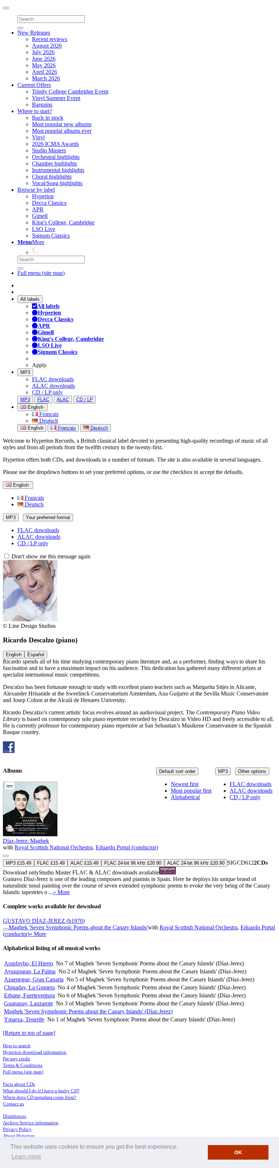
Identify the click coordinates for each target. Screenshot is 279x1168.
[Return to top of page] (29, 1033)
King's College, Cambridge (63, 222)
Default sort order (177, 771)
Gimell (40, 216)
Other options (252, 771)
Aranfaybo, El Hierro (28, 963)
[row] (139, 839)
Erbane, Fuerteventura (29, 995)
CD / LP (84, 399)
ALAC (63, 399)
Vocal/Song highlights (57, 183)
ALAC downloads (53, 386)
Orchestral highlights (56, 157)
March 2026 (46, 78)
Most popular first (191, 791)
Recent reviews (49, 39)
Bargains (42, 104)
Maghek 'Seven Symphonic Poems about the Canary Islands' (78, 927)
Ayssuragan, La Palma (30, 971)
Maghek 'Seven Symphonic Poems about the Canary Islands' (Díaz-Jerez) (88, 1011)
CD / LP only (47, 392)
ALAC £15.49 (84, 863)
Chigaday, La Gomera (29, 987)
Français (48, 414)
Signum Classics (51, 235)
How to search (17, 1045)
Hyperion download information (34, 1052)
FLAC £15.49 (51, 863)
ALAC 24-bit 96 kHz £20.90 (196, 863)
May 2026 (44, 65)
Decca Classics (49, 203)
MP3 (25, 372)
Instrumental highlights (58, 170)
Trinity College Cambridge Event (70, 91)
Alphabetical (185, 797)
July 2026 (43, 52)
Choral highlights (52, 177)
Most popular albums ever (62, 131)
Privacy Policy (17, 1129)
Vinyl (38, 137)
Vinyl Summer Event (56, 98)
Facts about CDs (19, 1084)
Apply (39, 365)
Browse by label (36, 190)
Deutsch (48, 421)
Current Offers (34, 85)
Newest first (184, 784)
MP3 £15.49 (18, 863)
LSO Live (43, 229)
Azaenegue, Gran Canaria (34, 979)
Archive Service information (30, 1122)
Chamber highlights (54, 163)
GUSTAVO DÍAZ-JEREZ (44, 921)
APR (38, 209)
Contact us (13, 1104)
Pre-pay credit (16, 1058)
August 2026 (47, 46)
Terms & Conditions (23, 1065)
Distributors (14, 1116)
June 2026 (44, 59)
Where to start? (34, 111)
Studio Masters (49, 150)
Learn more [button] (26, 1156)
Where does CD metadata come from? (39, 1097)
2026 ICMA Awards (55, 144)
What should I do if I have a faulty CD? (41, 1090)
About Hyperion (19, 1136)
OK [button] (238, 1152)
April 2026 (44, 72)
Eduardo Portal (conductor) (127, 847)
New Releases (33, 32)
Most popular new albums (62, 124)
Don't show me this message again (50, 556)
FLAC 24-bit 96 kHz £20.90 (132, 863)
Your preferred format (48, 517)
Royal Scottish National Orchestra (54, 847)
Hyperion (43, 196)
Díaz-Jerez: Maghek (26, 841)
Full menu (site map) (41, 273)
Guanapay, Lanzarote (28, 1003)
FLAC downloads (53, 379)
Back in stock (47, 118)
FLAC (43, 399)
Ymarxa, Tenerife (24, 1019)
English (34, 428)
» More (61, 892)
